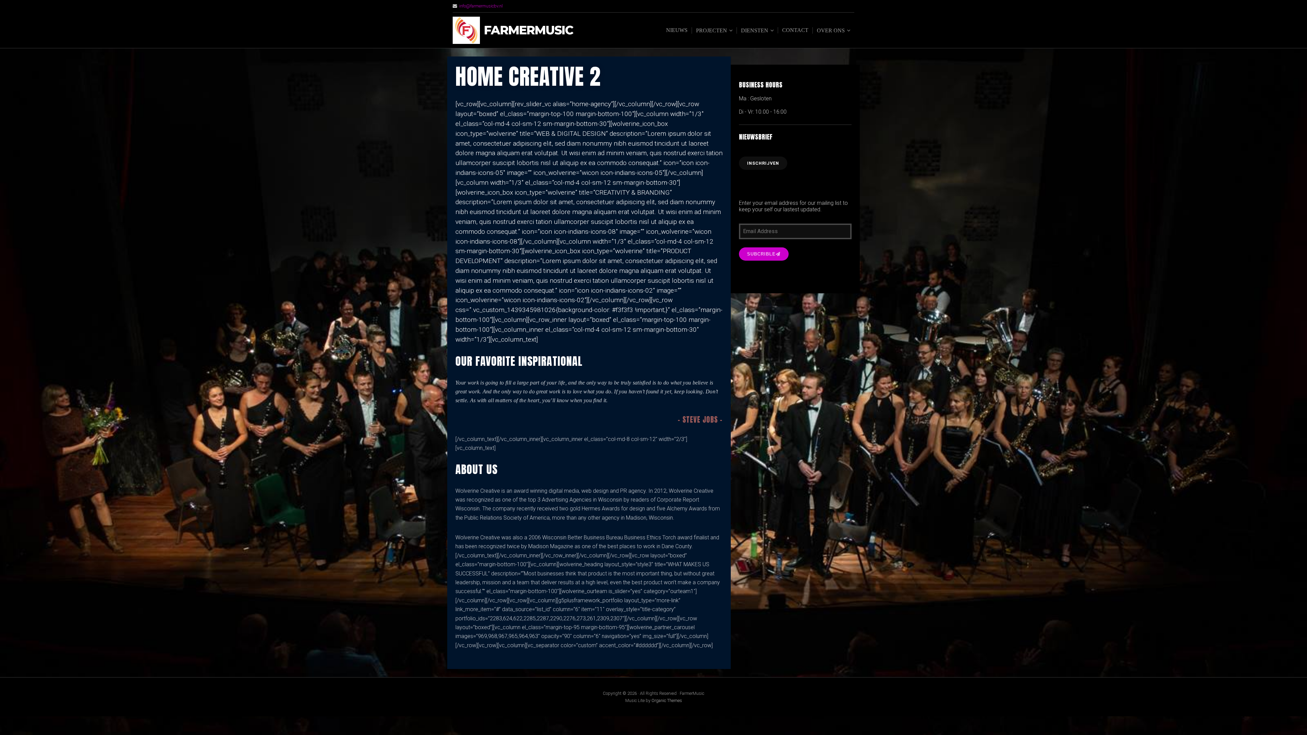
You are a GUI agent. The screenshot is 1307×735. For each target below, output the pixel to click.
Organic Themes (666, 700)
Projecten (711, 30)
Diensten (754, 30)
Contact (795, 30)
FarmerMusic (528, 30)
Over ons (831, 30)
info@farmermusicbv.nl (481, 6)
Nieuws (677, 30)
